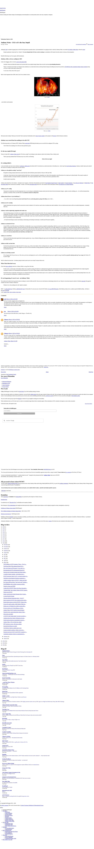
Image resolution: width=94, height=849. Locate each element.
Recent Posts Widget (88, 403)
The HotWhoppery (9, 833)
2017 (3, 538)
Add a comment (90, 44)
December (6, 544)
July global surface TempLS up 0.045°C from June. (12, 665)
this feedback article (76, 395)
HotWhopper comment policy (14, 369)
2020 (3, 532)
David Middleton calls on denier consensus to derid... (14, 584)
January (5, 638)
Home (47, 372)
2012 (3, 645)
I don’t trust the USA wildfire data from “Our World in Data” (14, 661)
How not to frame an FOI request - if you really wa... (14, 568)
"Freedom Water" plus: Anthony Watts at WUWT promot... (15, 590)
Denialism (5, 827)
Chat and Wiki (5, 822)
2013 (3, 643)
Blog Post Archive (9, 815)
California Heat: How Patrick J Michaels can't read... (14, 618)
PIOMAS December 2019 (7, 746)
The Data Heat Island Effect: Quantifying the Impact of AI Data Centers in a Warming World (20, 656)
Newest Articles (5, 386)
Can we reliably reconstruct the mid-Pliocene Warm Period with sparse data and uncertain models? (22, 715)
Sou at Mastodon (4, 378)
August (5, 552)
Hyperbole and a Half (7, 790)
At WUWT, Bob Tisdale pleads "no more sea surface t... (15, 616)
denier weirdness (13, 292)
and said (83, 281)
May (5, 558)
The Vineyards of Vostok (7, 787)
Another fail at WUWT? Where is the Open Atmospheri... (15, 588)
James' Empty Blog (6, 713)
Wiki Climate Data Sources (10, 825)
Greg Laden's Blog (6, 768)
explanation (5, 496)
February (6, 636)
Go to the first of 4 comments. (81, 44)
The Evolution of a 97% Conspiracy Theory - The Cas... (15, 564)
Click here (3, 369)
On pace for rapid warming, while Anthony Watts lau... (15, 604)
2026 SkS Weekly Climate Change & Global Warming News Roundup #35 (17, 652)
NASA (48, 97)
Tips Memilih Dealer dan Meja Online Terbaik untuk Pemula (14, 697)
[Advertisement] (38, 25)
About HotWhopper (9, 836)
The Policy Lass (5, 709)
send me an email (49, 395)
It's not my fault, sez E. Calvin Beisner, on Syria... (14, 608)
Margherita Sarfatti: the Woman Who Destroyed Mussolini (13, 728)
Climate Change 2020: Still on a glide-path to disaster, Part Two (15, 742)
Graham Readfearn (6, 759)
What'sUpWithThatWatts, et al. (9, 673)
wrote (83, 49)
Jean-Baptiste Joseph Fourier (51, 182)
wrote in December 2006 (21, 61)
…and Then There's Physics (8, 682)
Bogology (4, 754)
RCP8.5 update (5, 683)
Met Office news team (7, 722)
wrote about (27, 143)
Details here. (46, 367)
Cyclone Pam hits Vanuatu (9, 596)
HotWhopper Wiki (9, 824)
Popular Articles (8, 817)
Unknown (6, 319)
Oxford (11, 516)
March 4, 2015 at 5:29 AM (14, 333)
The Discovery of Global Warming (66, 184)
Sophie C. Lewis (5, 695)
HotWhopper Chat (9, 823)
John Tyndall (61, 182)
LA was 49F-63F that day (53, 288)
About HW (5, 835)
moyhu (3, 664)
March (5, 562)
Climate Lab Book (6, 736)
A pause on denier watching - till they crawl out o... (14, 630)
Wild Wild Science (47, 469)
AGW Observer (5, 795)
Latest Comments (5, 385)
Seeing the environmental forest (9, 777)
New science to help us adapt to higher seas (11, 719)
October (5, 548)
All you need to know (9, 828)
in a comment (68, 472)
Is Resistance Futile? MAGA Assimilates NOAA (11, 706)
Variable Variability (6, 731)
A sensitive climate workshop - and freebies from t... (14, 574)
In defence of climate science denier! (8, 508)
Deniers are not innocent (6, 513)
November (6, 546)
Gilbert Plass (87, 182)
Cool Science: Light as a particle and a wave (12, 628)
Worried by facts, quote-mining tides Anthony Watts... (14, 612)
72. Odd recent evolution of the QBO (9, 782)
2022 (3, 529)
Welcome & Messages (6, 381)
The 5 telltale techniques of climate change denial (11, 511)
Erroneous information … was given (9, 751)
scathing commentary (64, 483)
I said (6, 49)
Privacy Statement (8, 837)
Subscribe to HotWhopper (10, 408)
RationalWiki (18, 496)
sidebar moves (33, 394)
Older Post (91, 372)
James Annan (18, 292)
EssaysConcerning (6, 677)
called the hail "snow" (20, 288)
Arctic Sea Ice (5, 745)
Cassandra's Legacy (6, 727)
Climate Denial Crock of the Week (9, 704)
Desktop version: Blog (9, 821)
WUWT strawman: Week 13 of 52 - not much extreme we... (16, 576)
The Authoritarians (11, 505)
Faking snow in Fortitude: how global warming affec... (15, 606)
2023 (3, 527)
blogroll (19, 398)
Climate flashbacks (9, 818)
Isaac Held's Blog (6, 781)
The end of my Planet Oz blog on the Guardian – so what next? (15, 760)
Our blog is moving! (6, 724)
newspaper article (33, 184)
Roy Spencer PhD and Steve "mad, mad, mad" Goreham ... (15, 582)
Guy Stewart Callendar (78, 182)
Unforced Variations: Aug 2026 (8, 670)
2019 (3, 535)
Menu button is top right (7, 839)
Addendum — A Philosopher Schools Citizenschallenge (13, 674)
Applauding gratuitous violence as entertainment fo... (14, 634)
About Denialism (8, 829)
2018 (3, 537)
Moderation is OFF (6, 383)
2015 (3, 542)
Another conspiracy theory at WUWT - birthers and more (15, 580)
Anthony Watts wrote (14, 154)
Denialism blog (4, 499)
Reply (5, 307)
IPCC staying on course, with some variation (13, 624)
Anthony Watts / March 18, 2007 (10, 341)
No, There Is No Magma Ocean (8, 773)
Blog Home (7, 812)
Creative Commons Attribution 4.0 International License (32, 805)
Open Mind (4, 659)
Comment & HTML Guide (10, 838)
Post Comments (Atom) (11, 374)
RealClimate (5, 668)
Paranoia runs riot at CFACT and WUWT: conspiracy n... (15, 632)
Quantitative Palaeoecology (8, 749)
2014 (3, 641)
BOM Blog (4, 718)
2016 (3, 540)
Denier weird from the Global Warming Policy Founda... (15, 594)
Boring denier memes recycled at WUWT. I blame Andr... (15, 602)
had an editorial (9, 266)
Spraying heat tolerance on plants (10, 626)
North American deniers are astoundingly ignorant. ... (14, 620)
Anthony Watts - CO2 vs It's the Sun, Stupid (12, 622)
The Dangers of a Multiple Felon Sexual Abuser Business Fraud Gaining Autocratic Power (20, 710)
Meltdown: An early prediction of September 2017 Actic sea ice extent (16, 778)
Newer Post (3, 372)
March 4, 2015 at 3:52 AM (12, 299)
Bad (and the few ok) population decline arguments (12, 692)
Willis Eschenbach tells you (13, 483)
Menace (3, 791)
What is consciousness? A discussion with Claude (12, 679)
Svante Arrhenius (68, 182)
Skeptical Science (6, 650)
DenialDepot (5, 786)
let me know (21, 391)
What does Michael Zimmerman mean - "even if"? (14, 598)
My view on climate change (8, 763)
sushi (5, 299)
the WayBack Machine (71, 166)
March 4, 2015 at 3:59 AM (14, 319)
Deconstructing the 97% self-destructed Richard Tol (14, 570)
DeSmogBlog (5, 686)
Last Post (4, 769)
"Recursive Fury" (12, 502)
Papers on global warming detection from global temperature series (15, 796)
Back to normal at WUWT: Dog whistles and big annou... (15, 600)
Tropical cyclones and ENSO (9, 586)
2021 (3, 531)
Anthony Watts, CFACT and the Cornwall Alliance (14, 610)
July (5, 554)
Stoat (3, 655)
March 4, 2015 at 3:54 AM (13, 311)
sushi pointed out (8, 288)
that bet (54, 135)
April (5, 560)
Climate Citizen (5, 700)
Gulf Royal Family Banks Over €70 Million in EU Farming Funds (15, 688)
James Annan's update (40, 135)
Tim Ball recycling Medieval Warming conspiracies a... (15, 578)
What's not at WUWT (8, 592)
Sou (5, 311)
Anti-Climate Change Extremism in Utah (11, 772)
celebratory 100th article (25, 166)
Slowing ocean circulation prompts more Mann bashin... (15, 572)
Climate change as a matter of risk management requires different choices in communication (20, 764)
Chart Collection (8, 832)
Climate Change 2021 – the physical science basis (12, 737)
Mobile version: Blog (9, 820)
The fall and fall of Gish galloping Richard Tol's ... (14, 566)
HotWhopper (2, 10)
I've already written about (73, 49)
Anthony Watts (6, 292)
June (5, 556)
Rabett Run (4, 691)
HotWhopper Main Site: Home (11, 831)
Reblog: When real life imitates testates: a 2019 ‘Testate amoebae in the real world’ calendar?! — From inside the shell (25, 755)
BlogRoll (7, 816)
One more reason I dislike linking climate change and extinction (15, 733)
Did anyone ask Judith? (8, 614)
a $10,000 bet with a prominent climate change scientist (76, 66)
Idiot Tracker (5, 740)
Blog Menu (5, 810)
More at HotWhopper (7, 830)
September (6, 550)
